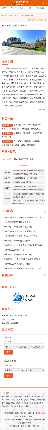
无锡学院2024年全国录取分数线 (25, 178)
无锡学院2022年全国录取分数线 (25, 186)
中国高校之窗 (7, 26)
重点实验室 (35, 129)
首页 (4, 8)
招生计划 (27, 133)
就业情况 (25, 129)
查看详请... (42, 109)
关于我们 (6, 413)
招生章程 (17, 133)
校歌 (23, 145)
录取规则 (27, 141)
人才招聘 (21, 416)
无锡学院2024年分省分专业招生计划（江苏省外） (24, 269)
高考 (21, 8)
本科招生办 (6, 137)
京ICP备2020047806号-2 (13, 419)
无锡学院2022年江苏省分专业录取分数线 (28, 190)
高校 (12, 8)
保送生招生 (38, 133)
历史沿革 (5, 129)
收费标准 (37, 141)
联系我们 (14, 413)
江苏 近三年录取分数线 (23, 159)
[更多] (45, 211)
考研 (29, 8)
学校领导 (27, 125)
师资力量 (37, 125)
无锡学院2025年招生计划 (13, 250)
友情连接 (31, 413)
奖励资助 (5, 145)
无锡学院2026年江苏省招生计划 (16, 222)
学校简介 (17, 125)
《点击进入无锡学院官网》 (37, 20)
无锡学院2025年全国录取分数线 (25, 174)
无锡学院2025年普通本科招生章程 (17, 255)
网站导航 (22, 413)
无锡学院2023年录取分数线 (23, 182)
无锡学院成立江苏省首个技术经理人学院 (20, 236)
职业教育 (40, 8)
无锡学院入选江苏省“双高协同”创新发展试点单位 (23, 245)
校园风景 (15, 129)
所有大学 (16, 26)
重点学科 (15, 145)
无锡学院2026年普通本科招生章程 (17, 227)
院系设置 (31, 145)
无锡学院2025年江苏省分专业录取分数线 (28, 171)
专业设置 (17, 141)
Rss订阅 (29, 416)
